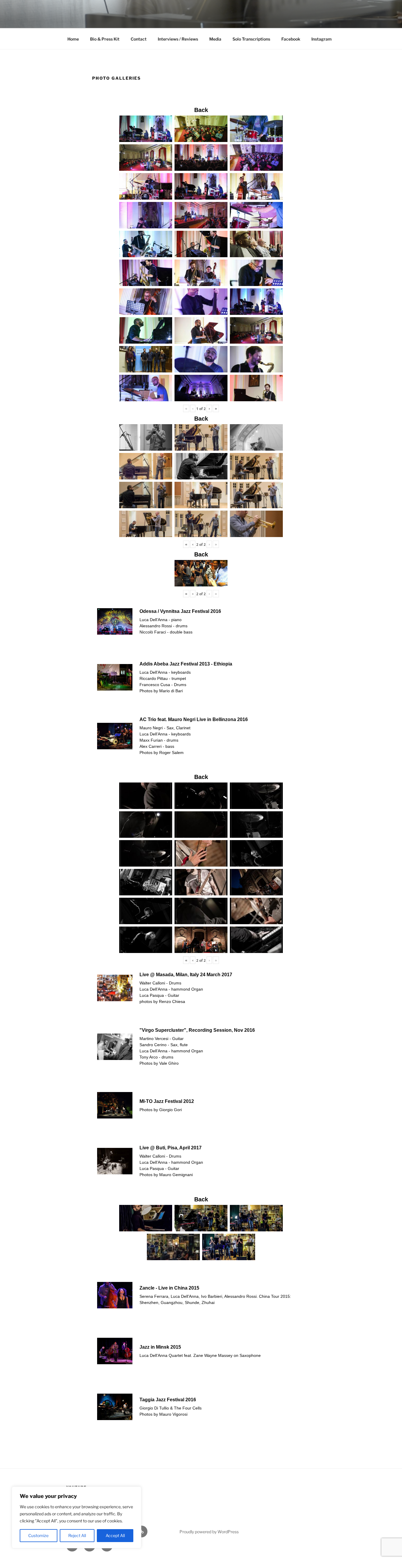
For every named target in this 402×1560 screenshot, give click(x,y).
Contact (139, 38)
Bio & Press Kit (104, 38)
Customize (38, 1535)
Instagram (321, 38)
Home (73, 38)
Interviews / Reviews (178, 38)
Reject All (77, 1535)
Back (201, 110)
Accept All (115, 1535)
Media (215, 38)
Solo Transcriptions (251, 38)
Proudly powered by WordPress (209, 1531)
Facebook (290, 38)
